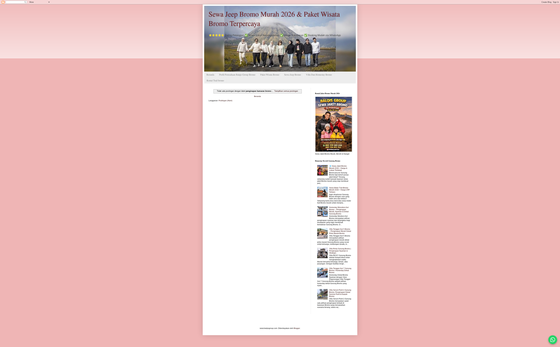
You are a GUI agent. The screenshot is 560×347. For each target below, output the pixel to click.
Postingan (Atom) (225, 101)
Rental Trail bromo (215, 80)
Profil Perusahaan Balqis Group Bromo (237, 74)
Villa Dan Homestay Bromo (319, 74)
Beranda (210, 74)
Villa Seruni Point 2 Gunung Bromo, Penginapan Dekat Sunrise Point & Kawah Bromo (340, 293)
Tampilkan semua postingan (286, 91)
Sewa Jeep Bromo (292, 74)
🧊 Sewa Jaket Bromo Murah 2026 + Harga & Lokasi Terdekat (338, 168)
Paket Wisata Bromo (269, 74)
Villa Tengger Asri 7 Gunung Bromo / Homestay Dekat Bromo (340, 270)
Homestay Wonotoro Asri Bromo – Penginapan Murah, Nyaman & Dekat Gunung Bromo (339, 210)
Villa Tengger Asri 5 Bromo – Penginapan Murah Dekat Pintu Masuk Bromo (340, 231)
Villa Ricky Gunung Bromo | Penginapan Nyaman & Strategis (340, 251)
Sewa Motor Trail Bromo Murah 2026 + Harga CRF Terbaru (339, 190)
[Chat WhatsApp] (552, 339)
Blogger (297, 328)
